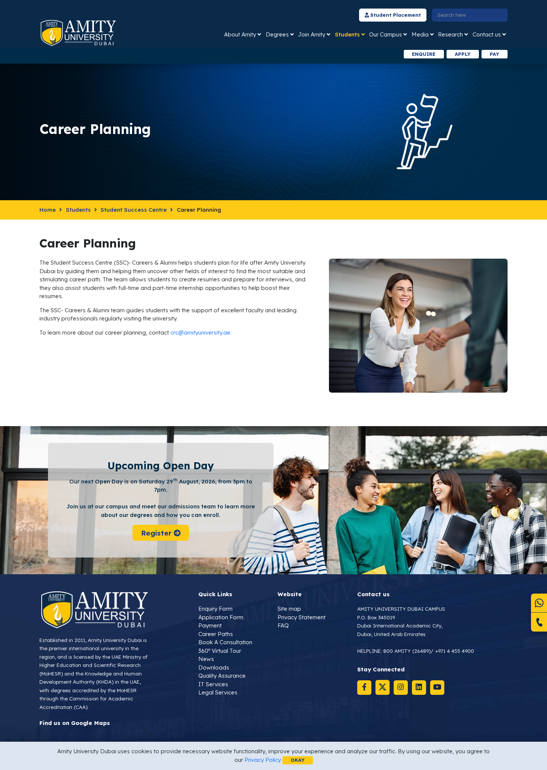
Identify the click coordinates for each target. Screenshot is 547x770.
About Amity (240, 34)
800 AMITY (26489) (407, 651)
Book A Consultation (225, 642)
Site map (289, 608)
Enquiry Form (215, 608)
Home (47, 209)
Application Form (220, 617)
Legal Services (217, 692)
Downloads (213, 667)
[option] (174, 54)
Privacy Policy (262, 759)
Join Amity (311, 34)
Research (450, 34)
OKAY (297, 760)
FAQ (283, 625)
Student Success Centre (133, 209)
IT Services (213, 684)
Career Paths (215, 634)
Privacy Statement (302, 617)
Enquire (423, 54)
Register (157, 532)
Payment (210, 625)
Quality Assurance (222, 675)
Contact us (487, 34)
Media (420, 34)
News (206, 658)
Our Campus (385, 34)
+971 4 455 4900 (454, 651)
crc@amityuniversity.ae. (200, 332)
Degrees (277, 34)
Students (347, 34)
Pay (494, 54)
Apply (462, 54)
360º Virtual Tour (219, 650)
